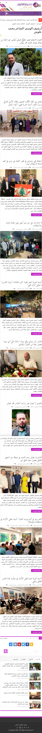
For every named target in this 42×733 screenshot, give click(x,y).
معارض (15, 167)
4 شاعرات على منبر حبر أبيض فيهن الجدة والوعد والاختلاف (24, 224)
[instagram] (15, 644)
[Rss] (31, 644)
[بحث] (6, 651)
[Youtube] (19, 644)
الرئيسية (39, 24)
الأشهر (31, 659)
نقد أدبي (11, 46)
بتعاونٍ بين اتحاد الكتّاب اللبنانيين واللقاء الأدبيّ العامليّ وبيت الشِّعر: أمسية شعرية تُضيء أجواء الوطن (23, 103)
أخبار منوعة (20, 167)
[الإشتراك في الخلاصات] (0, 35)
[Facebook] (27, 644)
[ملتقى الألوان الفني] (21, 8)
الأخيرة (38, 659)
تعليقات (23, 659)
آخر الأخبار (25, 46)
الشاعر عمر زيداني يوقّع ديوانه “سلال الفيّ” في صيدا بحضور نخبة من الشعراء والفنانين (23, 343)
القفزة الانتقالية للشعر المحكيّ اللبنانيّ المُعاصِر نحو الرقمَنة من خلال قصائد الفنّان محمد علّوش (21, 41)
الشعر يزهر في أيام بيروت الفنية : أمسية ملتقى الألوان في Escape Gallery (21, 520)
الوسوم (15, 659)
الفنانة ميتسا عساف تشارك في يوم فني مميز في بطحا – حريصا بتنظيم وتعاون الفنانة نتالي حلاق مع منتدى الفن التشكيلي (15, 685)
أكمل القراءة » (36, 93)
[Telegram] (11, 644)
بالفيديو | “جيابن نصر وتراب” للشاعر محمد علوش (24, 403)
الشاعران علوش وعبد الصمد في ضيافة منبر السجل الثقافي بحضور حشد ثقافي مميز (23, 459)
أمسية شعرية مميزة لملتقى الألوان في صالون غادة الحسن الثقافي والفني (22, 580)
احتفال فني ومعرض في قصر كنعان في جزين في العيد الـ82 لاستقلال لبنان (22, 162)
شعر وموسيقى (18, 46)
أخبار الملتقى (21, 348)
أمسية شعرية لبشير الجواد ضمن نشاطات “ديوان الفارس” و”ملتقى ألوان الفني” (21, 283)
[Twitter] (23, 644)
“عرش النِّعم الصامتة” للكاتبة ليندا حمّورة (16, 693)
